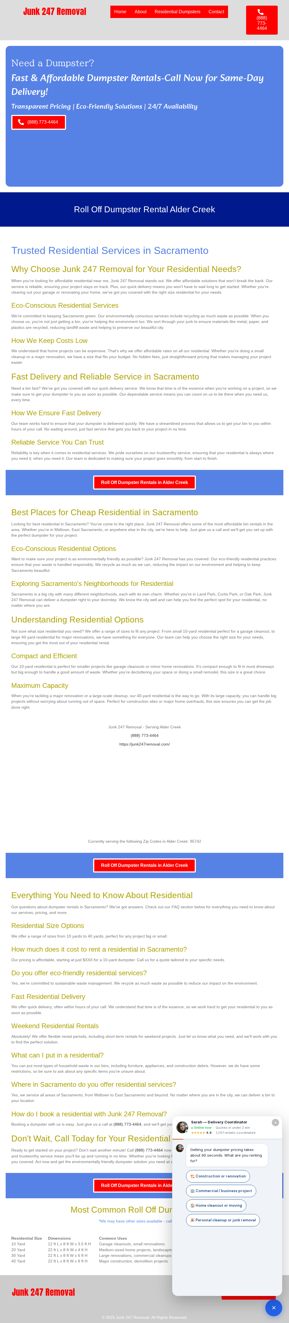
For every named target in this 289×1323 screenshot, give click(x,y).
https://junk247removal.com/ (144, 744)
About (140, 11)
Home (120, 11)
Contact (216, 11)
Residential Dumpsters (177, 11)
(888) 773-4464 (145, 735)
